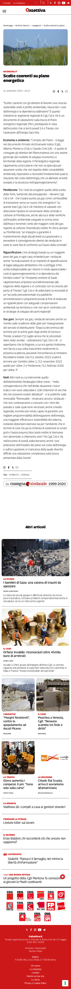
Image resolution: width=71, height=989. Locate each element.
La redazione (19, 3)
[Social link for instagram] (59, 3)
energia (25, 474)
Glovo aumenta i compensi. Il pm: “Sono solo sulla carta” (18, 784)
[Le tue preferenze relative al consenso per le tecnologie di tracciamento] (65, 983)
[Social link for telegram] (68, 3)
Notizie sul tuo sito (35, 976)
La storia (35, 979)
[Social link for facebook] (55, 3)
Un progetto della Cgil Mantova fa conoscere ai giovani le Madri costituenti (32, 880)
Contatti (7, 3)
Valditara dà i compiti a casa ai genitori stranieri (34, 807)
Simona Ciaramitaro (10, 591)
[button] (54, 91)
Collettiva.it (35, 936)
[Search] (43, 3)
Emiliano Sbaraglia (45, 793)
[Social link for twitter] (51, 3)
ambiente (14, 474)
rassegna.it (36, 25)
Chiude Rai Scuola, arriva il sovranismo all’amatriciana (51, 784)
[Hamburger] (4, 11)
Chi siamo (35, 965)
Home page (8, 25)
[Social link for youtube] (63, 3)
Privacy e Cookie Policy (35, 983)
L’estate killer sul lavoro (18, 822)
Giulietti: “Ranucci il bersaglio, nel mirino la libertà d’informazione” (35, 860)
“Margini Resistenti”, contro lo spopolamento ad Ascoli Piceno (16, 723)
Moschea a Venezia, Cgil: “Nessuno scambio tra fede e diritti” (50, 723)
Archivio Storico (22, 25)
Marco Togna (8, 793)
